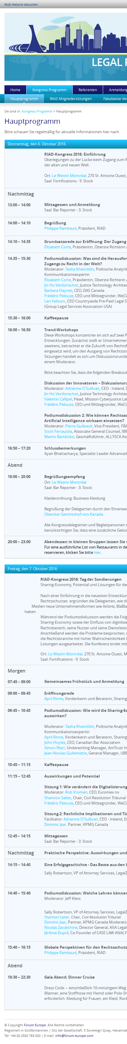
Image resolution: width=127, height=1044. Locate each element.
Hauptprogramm (24, 98)
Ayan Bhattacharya (61, 453)
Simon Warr (54, 747)
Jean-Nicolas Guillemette (65, 753)
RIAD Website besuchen (21, 5)
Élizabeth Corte (57, 247)
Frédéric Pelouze (58, 295)
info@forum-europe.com (74, 1035)
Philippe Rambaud (60, 228)
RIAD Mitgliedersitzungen (71, 98)
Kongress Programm (49, 89)
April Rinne (53, 698)
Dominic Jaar (55, 824)
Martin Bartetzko (59, 436)
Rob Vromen (76, 792)
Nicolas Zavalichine (60, 927)
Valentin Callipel (58, 399)
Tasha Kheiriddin (79, 269)
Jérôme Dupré (56, 932)
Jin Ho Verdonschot (61, 285)
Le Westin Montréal (69, 482)
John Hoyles (54, 742)
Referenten (88, 89)
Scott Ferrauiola (58, 431)
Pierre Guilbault (78, 426)
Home (15, 89)
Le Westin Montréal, (69, 175)
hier (97, 552)
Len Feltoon (54, 301)
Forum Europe (35, 1025)
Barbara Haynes (58, 290)
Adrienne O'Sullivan (82, 388)
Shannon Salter (57, 797)
